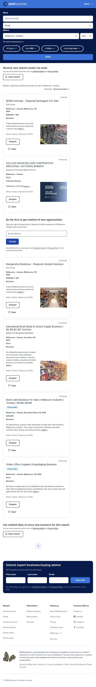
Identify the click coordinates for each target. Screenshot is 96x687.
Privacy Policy (53, 71)
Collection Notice (38, 71)
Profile (5, 617)
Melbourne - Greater (14, 109)
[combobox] (48, 19)
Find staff (30, 622)
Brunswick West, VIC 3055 (35, 413)
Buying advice (8, 633)
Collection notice (56, 627)
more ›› (21, 129)
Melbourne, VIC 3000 (32, 474)
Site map (53, 639)
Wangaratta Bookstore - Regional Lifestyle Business (35, 264)
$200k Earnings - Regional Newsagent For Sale (32, 100)
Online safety (8, 638)
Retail (8, 134)
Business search (9, 611)
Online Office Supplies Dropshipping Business (31, 464)
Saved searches (9, 627)
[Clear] (76, 36)
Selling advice (31, 617)
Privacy (53, 622)
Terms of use (55, 617)
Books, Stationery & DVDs (22, 134)
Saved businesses (10, 622)
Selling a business (33, 611)
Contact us (78, 611)
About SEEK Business (58, 611)
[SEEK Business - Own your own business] (15, 4)
